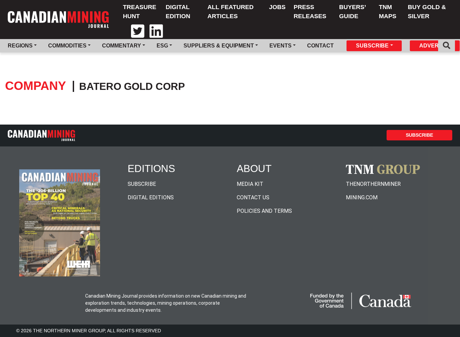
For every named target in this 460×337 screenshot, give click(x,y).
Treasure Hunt (139, 12)
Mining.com (361, 197)
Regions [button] (20, 45)
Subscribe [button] (372, 45)
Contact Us (253, 197)
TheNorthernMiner (373, 184)
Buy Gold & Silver (427, 12)
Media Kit (250, 184)
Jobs (277, 7)
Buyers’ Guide (352, 12)
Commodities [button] (67, 45)
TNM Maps (387, 12)
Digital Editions (151, 197)
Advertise (435, 45)
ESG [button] (162, 45)
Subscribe (419, 135)
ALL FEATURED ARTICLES (230, 12)
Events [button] (280, 45)
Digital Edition (178, 12)
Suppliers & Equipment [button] (219, 45)
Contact (320, 45)
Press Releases (310, 12)
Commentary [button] (121, 45)
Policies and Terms (264, 211)
